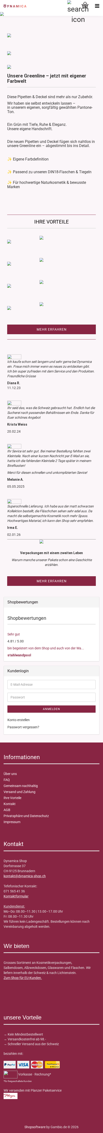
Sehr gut (13, 634)
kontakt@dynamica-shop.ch (25, 876)
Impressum (12, 822)
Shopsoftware (35, 1127)
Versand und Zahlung (19, 792)
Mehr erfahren (52, 329)
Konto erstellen (18, 720)
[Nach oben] (13, 1126)
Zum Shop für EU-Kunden (22, 978)
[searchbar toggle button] (73, 6)
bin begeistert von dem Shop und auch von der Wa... (45, 648)
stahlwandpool (19, 655)
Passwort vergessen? (23, 727)
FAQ (7, 780)
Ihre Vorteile (12, 798)
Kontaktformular (16, 896)
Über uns (10, 774)
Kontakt (10, 804)
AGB (7, 810)
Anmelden (51, 709)
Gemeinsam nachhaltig (21, 786)
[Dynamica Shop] (13, 6)
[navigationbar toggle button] (97, 6)
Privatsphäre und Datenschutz (26, 816)
